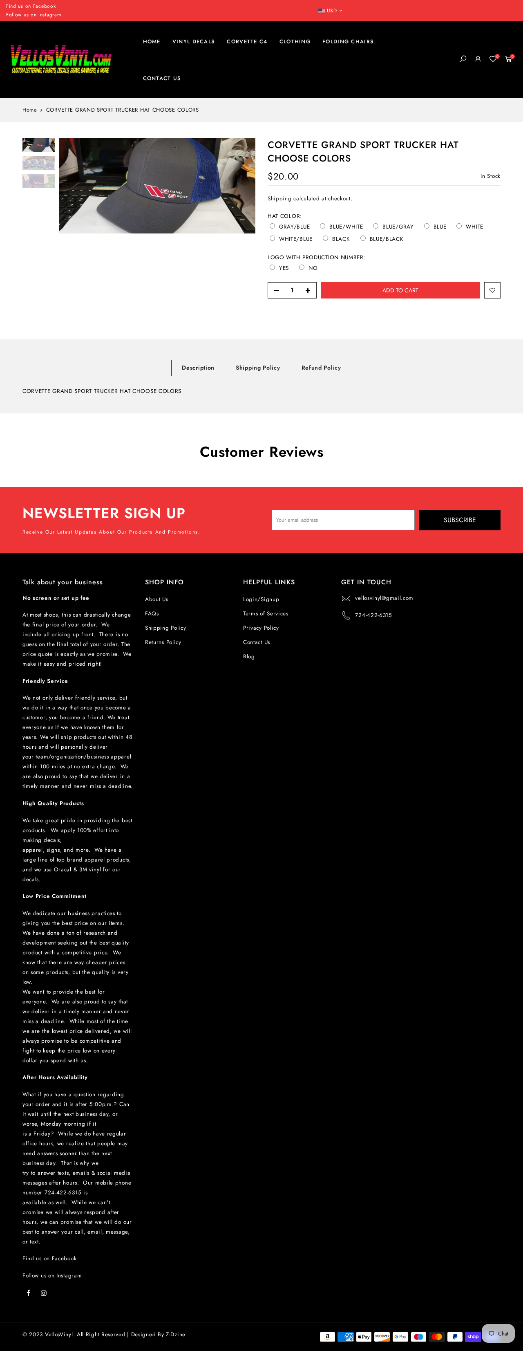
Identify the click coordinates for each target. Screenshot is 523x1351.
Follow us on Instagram (33, 14)
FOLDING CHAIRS (348, 41)
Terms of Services (265, 613)
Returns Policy (163, 642)
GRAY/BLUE (294, 227)
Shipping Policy (258, 368)
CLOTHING (295, 41)
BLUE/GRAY (397, 227)
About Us (156, 599)
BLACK (341, 239)
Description (198, 368)
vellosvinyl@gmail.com (384, 598)
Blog (249, 656)
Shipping (280, 198)
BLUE (440, 227)
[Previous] (73, 186)
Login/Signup (261, 599)
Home (29, 110)
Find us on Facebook (49, 1258)
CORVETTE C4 (247, 41)
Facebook (44, 6)
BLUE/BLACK (387, 239)
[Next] (241, 186)
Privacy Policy (261, 628)
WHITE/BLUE (296, 239)
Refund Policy (321, 368)
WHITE (474, 227)
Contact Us (256, 642)
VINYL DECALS (193, 41)
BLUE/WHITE (346, 227)
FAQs (152, 613)
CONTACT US (162, 78)
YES (284, 268)
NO (312, 268)
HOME (152, 41)
